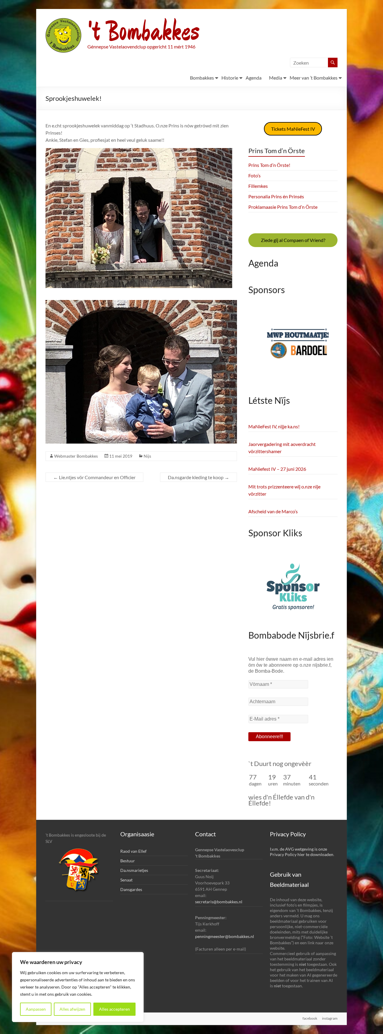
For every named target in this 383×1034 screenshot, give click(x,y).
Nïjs (147, 456)
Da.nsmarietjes (134, 870)
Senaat (126, 879)
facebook (310, 1018)
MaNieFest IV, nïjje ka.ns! (274, 426)
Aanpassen (36, 1009)
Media (275, 77)
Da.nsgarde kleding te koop (198, 477)
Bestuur (127, 860)
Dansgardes (131, 889)
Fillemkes (258, 186)
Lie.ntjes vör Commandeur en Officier (94, 477)
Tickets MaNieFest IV (293, 129)
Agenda (254, 77)
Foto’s (254, 175)
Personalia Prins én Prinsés (276, 196)
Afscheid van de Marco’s (273, 511)
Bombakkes (202, 77)
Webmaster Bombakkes (76, 456)
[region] (78, 987)
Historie (229, 77)
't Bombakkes (143, 32)
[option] (293, 347)
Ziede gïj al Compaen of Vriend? (293, 240)
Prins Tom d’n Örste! (269, 165)
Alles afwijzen (72, 1009)
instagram (330, 1018)
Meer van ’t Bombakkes (314, 77)
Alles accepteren (114, 1009)
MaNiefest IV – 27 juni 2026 (277, 469)
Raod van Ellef (133, 851)
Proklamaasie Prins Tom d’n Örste (282, 207)
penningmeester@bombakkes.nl (224, 936)
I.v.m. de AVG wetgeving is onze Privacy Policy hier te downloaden (301, 851)
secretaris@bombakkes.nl (218, 901)
